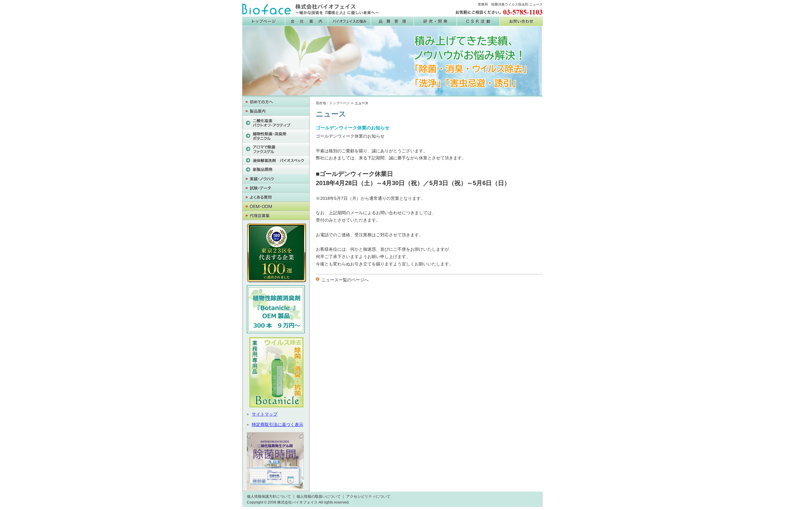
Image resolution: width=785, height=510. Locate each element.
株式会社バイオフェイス (310, 9)
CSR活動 (478, 21)
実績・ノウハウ (276, 178)
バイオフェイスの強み (349, 21)
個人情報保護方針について (269, 496)
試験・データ (276, 187)
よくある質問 (276, 197)
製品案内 (276, 111)
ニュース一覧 (334, 279)
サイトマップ (265, 414)
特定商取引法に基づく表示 (277, 424)
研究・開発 (435, 21)
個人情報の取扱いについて (319, 496)
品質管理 (392, 21)
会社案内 (306, 21)
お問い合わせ (521, 21)
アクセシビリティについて (368, 496)
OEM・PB (276, 206)
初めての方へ (276, 101)
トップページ (339, 103)
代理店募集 (276, 215)
